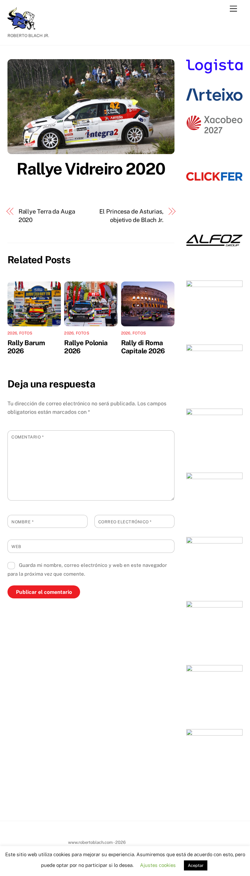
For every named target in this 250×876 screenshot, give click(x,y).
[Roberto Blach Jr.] (23, 27)
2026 (12, 333)
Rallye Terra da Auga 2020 (47, 215)
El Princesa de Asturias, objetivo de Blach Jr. (131, 215)
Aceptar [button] (195, 865)
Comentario (27, 437)
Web (16, 546)
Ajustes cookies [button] (158, 865)
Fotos (26, 333)
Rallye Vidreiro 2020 (91, 168)
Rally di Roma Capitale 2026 (143, 347)
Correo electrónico (125, 521)
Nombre (22, 521)
